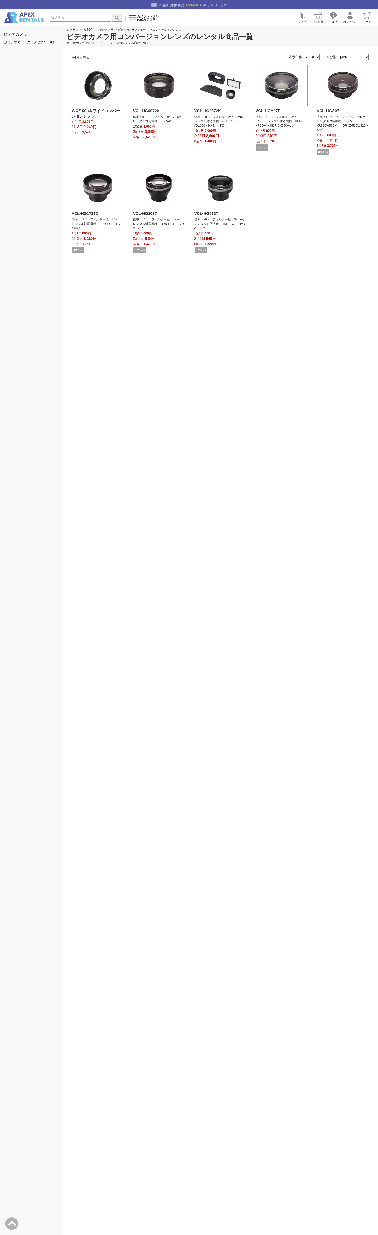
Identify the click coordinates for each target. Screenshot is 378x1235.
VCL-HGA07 (328, 111)
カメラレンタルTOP (80, 29)
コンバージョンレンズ (167, 29)
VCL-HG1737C (85, 213)
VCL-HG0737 (206, 213)
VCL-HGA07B (268, 111)
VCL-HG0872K (207, 111)
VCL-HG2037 (145, 213)
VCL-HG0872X (146, 111)
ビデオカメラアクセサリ (133, 29)
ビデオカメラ (105, 29)
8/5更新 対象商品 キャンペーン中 (193, 5)
